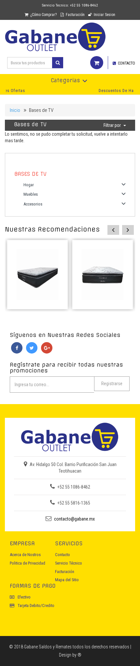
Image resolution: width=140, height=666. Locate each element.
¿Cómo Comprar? (43, 14)
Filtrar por (112, 125)
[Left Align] (57, 62)
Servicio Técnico (68, 563)
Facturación (75, 14)
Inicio (15, 110)
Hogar (28, 184)
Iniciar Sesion (104, 14)
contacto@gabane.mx (74, 519)
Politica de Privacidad (27, 563)
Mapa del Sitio (67, 579)
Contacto (62, 554)
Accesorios (32, 204)
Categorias (65, 80)
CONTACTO (126, 63)
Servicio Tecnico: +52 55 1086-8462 (70, 5)
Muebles (30, 194)
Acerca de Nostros (25, 554)
